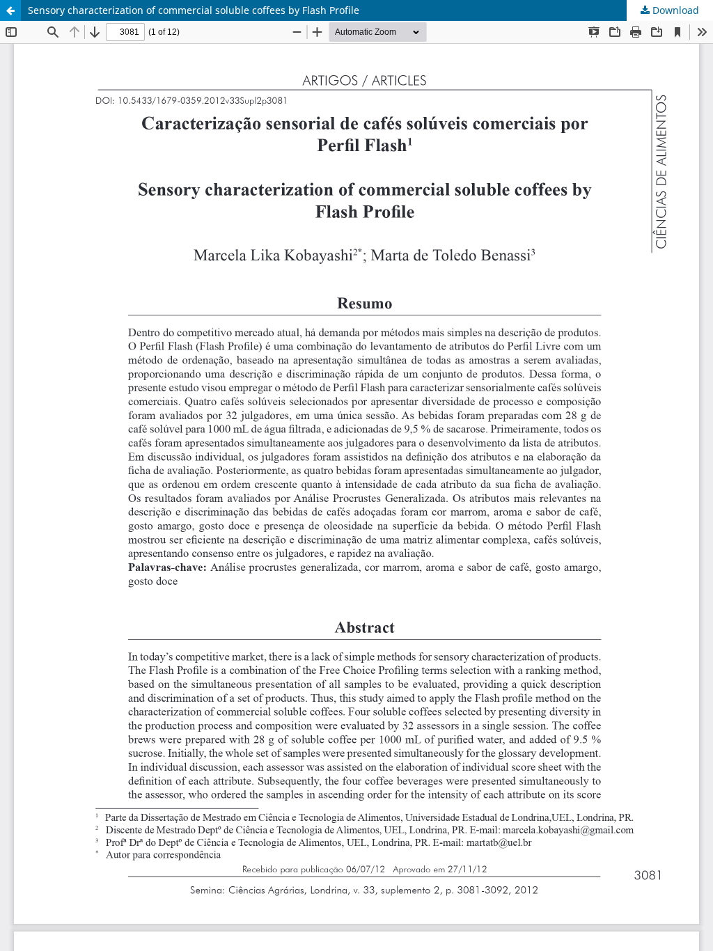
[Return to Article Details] (10, 10)
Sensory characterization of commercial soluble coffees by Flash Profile (193, 10)
